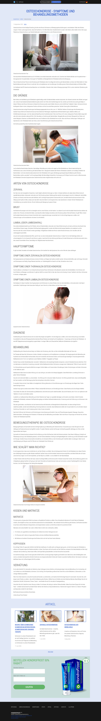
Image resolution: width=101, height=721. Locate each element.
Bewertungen (35, 707)
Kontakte (63, 707)
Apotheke (56, 707)
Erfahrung (14, 707)
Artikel (49, 707)
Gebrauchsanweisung (24, 707)
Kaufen (29, 687)
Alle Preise (71, 707)
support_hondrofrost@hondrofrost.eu (20, 714)
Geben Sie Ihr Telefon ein (19, 675)
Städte (43, 707)
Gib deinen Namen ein (18, 667)
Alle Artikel (50, 652)
